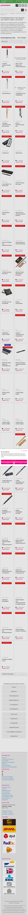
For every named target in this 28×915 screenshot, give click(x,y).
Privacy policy (24, 450)
